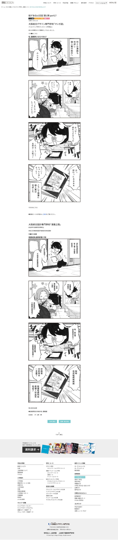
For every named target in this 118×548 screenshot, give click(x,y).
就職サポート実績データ (24, 510)
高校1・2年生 (78, 479)
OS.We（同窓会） (79, 500)
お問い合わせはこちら (52, 529)
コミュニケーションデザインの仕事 (55, 489)
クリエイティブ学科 (17, 7)
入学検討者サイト (80, 477)
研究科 (19, 497)
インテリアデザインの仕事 (53, 491)
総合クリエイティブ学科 (52, 479)
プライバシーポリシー (65, 529)
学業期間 (20, 495)
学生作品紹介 (78, 507)
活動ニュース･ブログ (80, 511)
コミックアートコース (52, 473)
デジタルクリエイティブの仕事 (54, 500)
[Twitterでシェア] (38, 415)
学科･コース (49, 463)
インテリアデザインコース (53, 483)
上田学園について (23, 470)
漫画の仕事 (49, 496)
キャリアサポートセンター (25, 506)
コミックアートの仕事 (52, 493)
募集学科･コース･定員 (24, 483)
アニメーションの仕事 (52, 498)
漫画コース (26, 7)
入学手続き (21, 487)
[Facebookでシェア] (35, 415)
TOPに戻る (52, 421)
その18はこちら (33, 207)
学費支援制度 (21, 491)
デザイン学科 (49, 466)
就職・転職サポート (80, 498)
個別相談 (77, 470)
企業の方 (77, 488)
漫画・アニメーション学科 (53, 471)
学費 (19, 489)
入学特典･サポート (23, 493)
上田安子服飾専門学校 (66, 533)
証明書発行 (78, 496)
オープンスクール (79, 468)
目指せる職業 (50, 486)
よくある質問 (21, 499)
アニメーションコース (52, 476)
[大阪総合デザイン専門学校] (8, 3)
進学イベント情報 (80, 463)
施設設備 (20, 472)
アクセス (91, 3)
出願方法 (20, 485)
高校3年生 (77, 481)
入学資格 (20, 481)
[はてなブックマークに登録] (41, 415)
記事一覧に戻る (64, 421)
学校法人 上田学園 (50, 533)
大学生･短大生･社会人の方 (82, 485)
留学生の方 (78, 490)
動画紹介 (77, 509)
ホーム (3, 7)
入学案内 (20, 478)
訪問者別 (77, 474)
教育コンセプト (22, 466)
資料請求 (84, 3)
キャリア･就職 (22, 503)
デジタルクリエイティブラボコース (56, 481)
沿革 (19, 468)
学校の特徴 (21, 463)
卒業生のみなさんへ (81, 493)
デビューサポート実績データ (25, 512)
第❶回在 (33, 234)
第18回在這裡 (33, 408)
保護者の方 (78, 483)
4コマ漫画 (8, 7)
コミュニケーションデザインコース (56, 468)
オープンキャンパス (80, 466)
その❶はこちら (33, 33)
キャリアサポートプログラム (25, 508)
